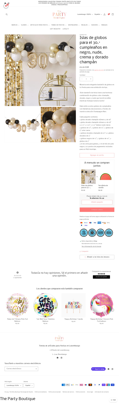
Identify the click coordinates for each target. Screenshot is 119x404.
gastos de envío (99, 70)
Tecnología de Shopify (27, 392)
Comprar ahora (97, 210)
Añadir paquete (97, 202)
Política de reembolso (41, 392)
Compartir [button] (85, 251)
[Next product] (112, 310)
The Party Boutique (14, 392)
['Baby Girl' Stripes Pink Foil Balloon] (17, 305)
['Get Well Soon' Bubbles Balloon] (45, 305)
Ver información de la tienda (91, 246)
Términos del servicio (68, 392)
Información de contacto (102, 392)
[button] (7, 14)
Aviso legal (90, 392)
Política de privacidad (55, 392)
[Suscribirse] (36, 369)
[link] (88, 176)
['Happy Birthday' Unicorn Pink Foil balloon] (102, 305)
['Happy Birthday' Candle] (73, 305)
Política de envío (80, 392)
